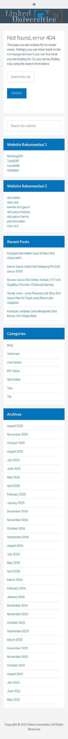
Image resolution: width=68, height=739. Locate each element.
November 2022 (17, 657)
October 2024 (16, 528)
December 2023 (17, 605)
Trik (9, 396)
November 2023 (17, 614)
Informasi (13, 354)
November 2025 (17, 434)
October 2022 (16, 665)
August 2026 (15, 426)
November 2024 (17, 520)
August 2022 (15, 674)
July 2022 (13, 682)
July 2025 (13, 460)
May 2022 (13, 699)
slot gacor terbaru (18, 212)
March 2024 (14, 580)
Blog (10, 345)
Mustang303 (15, 156)
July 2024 (13, 554)
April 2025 (13, 486)
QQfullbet (13, 170)
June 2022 (13, 691)
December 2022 (17, 648)
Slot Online (13, 379)
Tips (9, 388)
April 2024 (13, 571)
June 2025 (13, 468)
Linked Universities (34, 16)
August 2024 (15, 545)
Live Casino (14, 362)
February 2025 (16, 494)
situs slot (12, 202)
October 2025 (16, 443)
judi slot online (16, 221)
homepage (14, 54)
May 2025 (13, 477)
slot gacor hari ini (18, 216)
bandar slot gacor (18, 207)
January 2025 (15, 503)
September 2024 (18, 537)
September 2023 (18, 631)
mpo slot (12, 226)
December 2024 (17, 511)
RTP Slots (13, 371)
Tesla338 (13, 161)
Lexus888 (13, 165)
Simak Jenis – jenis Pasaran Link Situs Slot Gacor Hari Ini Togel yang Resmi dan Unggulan (34, 298)
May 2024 (13, 562)
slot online (13, 197)
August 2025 (15, 451)
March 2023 (14, 639)
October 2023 (16, 622)
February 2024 (16, 588)
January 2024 (15, 597)
